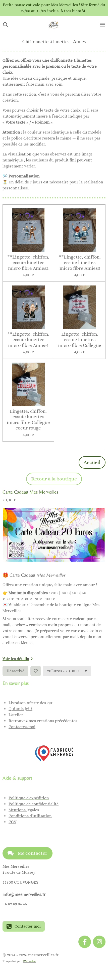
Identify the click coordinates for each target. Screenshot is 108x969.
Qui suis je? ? (20, 708)
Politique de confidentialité (34, 804)
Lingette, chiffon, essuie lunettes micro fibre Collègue (79, 339)
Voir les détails (16, 658)
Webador (29, 961)
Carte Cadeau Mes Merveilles (30, 492)
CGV (12, 822)
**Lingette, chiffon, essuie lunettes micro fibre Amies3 (80, 262)
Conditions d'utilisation (30, 816)
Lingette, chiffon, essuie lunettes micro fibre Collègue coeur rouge (28, 419)
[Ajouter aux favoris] (35, 671)
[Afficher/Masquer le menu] (102, 24)
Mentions (18, 810)
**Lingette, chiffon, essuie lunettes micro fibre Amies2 (28, 262)
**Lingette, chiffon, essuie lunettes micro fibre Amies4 (28, 339)
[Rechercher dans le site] (5, 24)
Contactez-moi (22, 726)
